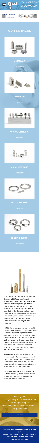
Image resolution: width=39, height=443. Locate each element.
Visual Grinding (19, 167)
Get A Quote (19, 397)
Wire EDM (19, 96)
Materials (19, 61)
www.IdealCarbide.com (19, 439)
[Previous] (4, 16)
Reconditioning (19, 202)
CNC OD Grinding (19, 132)
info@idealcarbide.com (19, 437)
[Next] (35, 16)
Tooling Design (19, 238)
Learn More (20, 66)
